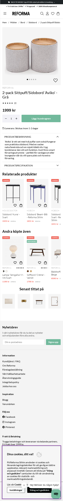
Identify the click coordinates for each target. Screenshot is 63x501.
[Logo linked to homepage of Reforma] (21, 13)
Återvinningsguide (11, 377)
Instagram (10, 422)
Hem (4, 22)
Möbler (13, 22)
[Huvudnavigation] (4, 13)
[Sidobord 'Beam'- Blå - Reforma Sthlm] (37, 193)
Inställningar (16, 490)
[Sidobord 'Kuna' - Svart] (13, 193)
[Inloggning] (47, 13)
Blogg (5, 399)
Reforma (7, 87)
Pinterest (10, 427)
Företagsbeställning (12, 369)
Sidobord (33, 22)
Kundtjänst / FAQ (11, 361)
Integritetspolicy (10, 382)
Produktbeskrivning (17, 136)
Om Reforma (8, 365)
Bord (23, 22)
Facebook (10, 416)
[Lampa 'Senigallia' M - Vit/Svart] (13, 251)
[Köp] (21, 205)
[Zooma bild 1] (31, 56)
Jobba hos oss (9, 386)
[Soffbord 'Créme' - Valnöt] (37, 251)
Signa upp (53, 342)
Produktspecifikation (18, 165)
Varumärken (8, 404)
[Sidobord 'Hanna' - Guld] (24, 301)
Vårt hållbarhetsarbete (13, 373)
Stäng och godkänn (39, 490)
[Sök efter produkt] (42, 13)
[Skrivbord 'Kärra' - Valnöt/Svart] (39, 301)
